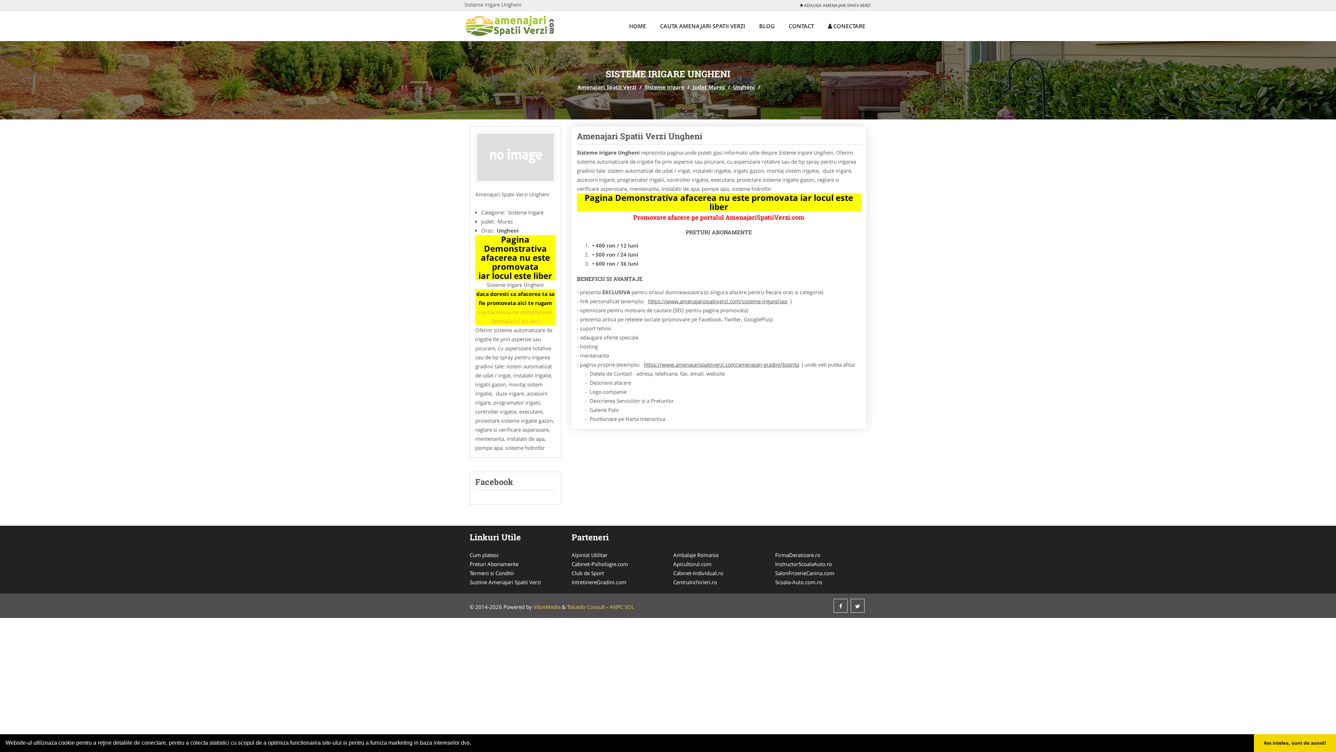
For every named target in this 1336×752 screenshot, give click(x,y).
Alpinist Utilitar (589, 554)
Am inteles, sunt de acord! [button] (1295, 743)
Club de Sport (588, 573)
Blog (767, 26)
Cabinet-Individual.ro (698, 573)
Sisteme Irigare (664, 87)
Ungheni (744, 87)
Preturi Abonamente (494, 564)
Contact (801, 26)
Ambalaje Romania (695, 554)
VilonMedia (546, 606)
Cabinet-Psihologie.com (600, 564)
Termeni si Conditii (492, 573)
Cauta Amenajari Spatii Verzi (702, 26)
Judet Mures (709, 87)
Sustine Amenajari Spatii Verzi (505, 582)
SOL (629, 606)
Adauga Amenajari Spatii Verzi (836, 5)
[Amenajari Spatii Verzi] (510, 25)
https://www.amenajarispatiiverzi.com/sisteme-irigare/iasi (718, 301)
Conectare (848, 26)
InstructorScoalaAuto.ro (803, 564)
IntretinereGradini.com (599, 582)
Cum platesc (484, 554)
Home (637, 26)
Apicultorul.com (692, 564)
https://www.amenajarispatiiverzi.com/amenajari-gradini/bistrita (721, 364)
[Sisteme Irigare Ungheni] (515, 157)
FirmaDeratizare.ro (797, 554)
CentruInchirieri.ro (695, 582)
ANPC (616, 606)
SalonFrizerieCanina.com (804, 573)
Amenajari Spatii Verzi (607, 87)
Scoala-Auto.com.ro (798, 582)
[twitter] (858, 606)
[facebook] (841, 606)
